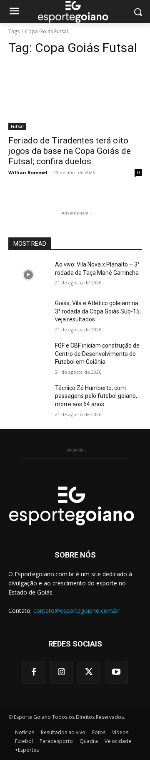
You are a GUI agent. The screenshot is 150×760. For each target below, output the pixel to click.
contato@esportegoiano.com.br (76, 610)
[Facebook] (33, 672)
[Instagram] (61, 672)
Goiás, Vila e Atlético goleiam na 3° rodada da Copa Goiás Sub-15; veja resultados (98, 311)
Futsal (17, 126)
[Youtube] (116, 672)
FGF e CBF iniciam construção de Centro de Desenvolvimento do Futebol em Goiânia (97, 353)
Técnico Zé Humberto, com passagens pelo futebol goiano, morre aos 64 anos (96, 396)
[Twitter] (88, 672)
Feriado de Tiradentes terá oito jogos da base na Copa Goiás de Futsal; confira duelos (69, 151)
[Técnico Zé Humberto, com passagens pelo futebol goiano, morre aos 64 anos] (28, 398)
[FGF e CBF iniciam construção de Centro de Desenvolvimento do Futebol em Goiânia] (28, 356)
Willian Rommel (28, 172)
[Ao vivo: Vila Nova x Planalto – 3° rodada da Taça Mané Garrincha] (28, 275)
